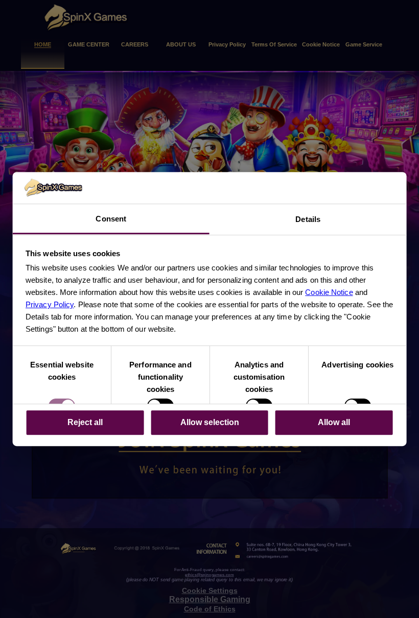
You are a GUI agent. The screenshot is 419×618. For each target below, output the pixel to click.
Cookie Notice (329, 292)
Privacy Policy (50, 304)
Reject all (85, 422)
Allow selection (209, 422)
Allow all (334, 422)
